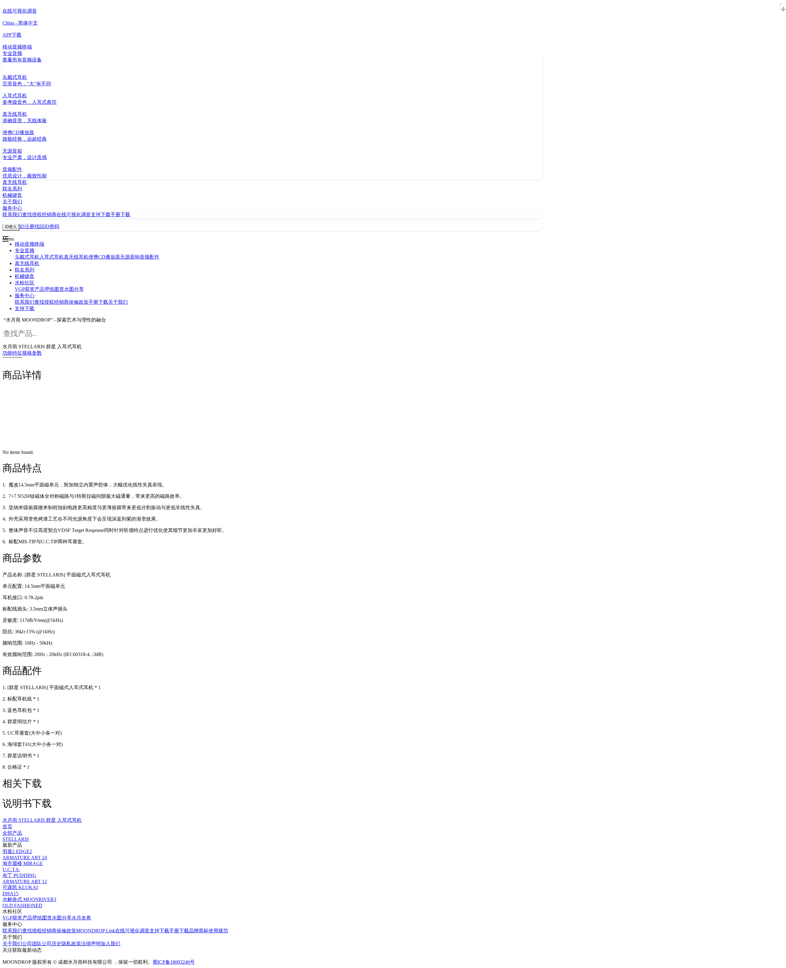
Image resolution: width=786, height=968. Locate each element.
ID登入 (11, 226)
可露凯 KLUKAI (20, 887)
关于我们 (118, 302)
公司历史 (51, 943)
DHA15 (10, 893)
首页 (7, 826)
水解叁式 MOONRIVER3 (29, 899)
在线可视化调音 (73, 214)
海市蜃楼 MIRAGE (22, 863)
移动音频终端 (29, 244)
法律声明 (91, 943)
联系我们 (12, 214)
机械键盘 (24, 276)
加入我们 (110, 943)
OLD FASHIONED (22, 905)
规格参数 (32, 353)
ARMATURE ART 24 (24, 857)
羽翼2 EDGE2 (17, 851)
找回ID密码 (46, 226)
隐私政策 (71, 943)
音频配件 (149, 257)
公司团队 (32, 943)
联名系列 (24, 269)
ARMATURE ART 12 (24, 881)
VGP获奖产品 (30, 289)
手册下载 (120, 214)
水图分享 (74, 289)
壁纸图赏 (54, 289)
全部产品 (12, 833)
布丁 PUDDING (19, 875)
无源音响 (130, 257)
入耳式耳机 (51, 257)
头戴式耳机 (27, 257)
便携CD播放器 (104, 257)
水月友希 (81, 917)
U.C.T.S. (11, 869)
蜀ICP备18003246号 (174, 962)
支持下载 (101, 214)
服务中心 (24, 295)
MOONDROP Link (95, 930)
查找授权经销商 (39, 214)
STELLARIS (15, 839)
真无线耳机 (76, 257)
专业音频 (24, 250)
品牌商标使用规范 (208, 930)
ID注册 (26, 226)
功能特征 (12, 353)
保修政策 (78, 302)
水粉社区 (24, 282)
